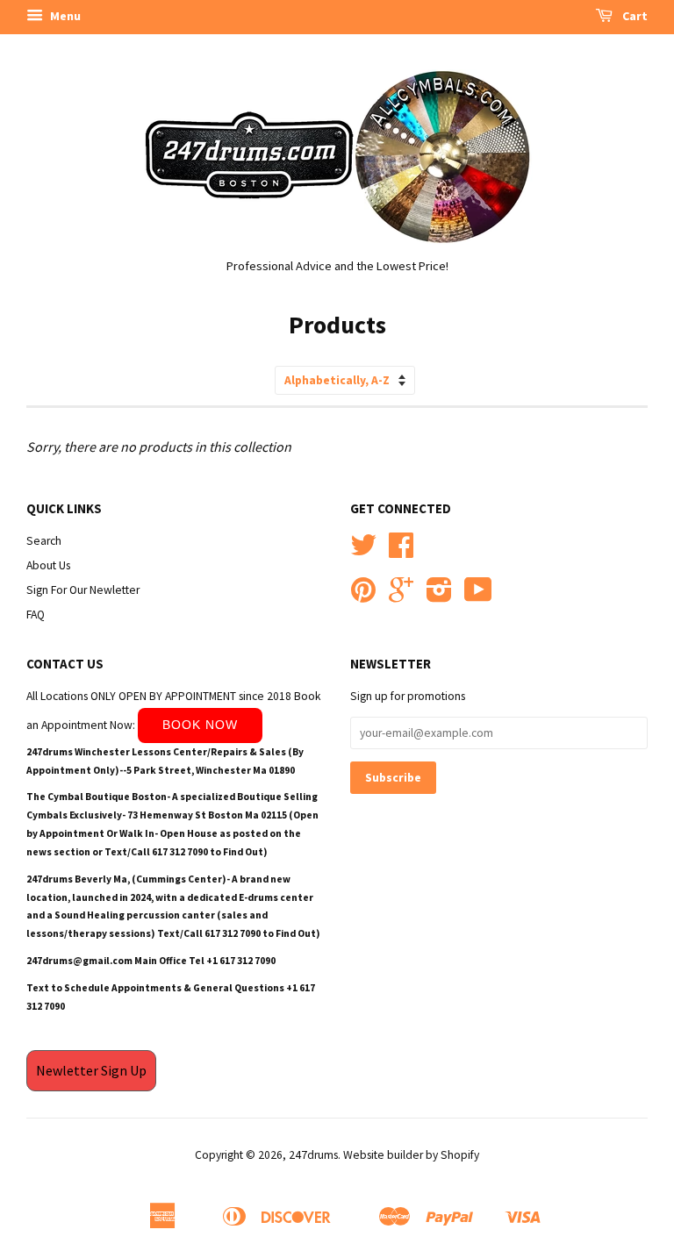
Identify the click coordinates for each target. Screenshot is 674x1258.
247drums (313, 1154)
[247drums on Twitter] (363, 551)
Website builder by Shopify (411, 1154)
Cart (634, 16)
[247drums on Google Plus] (401, 596)
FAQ (35, 614)
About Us (48, 565)
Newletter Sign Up (91, 1070)
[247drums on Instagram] (439, 596)
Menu (64, 16)
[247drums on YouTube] (478, 596)
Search (43, 540)
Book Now (200, 725)
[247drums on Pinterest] (363, 596)
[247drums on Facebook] (401, 551)
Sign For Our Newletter (83, 590)
